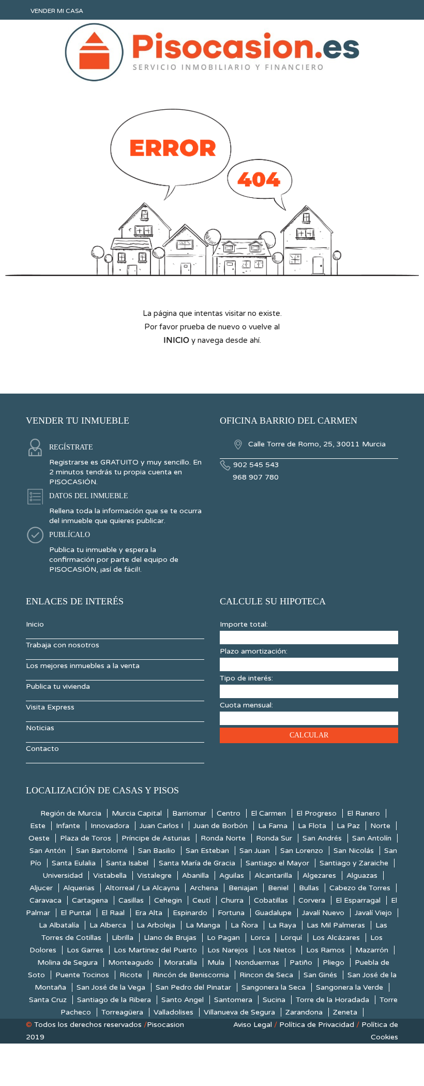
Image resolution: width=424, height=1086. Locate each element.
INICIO (176, 340)
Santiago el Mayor (277, 863)
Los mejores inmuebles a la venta (83, 665)
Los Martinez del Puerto (155, 950)
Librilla (122, 937)
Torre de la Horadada (332, 999)
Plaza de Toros (85, 838)
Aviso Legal (252, 1024)
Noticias (40, 727)
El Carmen (268, 813)
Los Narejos (227, 950)
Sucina (274, 999)
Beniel (278, 888)
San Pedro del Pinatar (193, 987)
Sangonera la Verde (349, 987)
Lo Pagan (223, 937)
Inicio (35, 624)
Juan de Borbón (220, 825)
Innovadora (109, 825)
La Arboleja (156, 925)
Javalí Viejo (373, 912)
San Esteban (207, 850)
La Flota (312, 825)
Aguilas (231, 875)
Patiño (301, 962)
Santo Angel (182, 999)
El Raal (113, 912)
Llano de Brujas (170, 937)
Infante (68, 825)
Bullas (309, 888)
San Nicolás (354, 850)
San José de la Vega (111, 987)
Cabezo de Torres (359, 888)
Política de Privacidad (316, 1024)
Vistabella (110, 875)
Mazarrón (371, 950)
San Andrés (322, 838)
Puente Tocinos (82, 975)
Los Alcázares (336, 937)
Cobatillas (271, 900)
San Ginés (320, 975)
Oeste (39, 838)
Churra (232, 900)
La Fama (272, 825)
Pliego (333, 962)
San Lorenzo (301, 850)
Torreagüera (122, 1012)
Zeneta (345, 1012)
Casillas (131, 900)
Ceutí (201, 900)
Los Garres (85, 950)
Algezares (319, 875)
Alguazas (361, 875)
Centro (228, 813)
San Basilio (156, 850)
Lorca (260, 937)
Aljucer (41, 888)
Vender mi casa (57, 11)
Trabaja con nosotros (62, 645)
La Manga (203, 925)
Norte (380, 825)
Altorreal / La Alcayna (142, 888)
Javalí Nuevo (323, 912)
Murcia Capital (137, 813)
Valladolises (173, 1012)
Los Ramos (325, 950)
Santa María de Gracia (197, 863)
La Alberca (107, 925)
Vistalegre (154, 875)
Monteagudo (131, 962)
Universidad (62, 875)
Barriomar (189, 813)
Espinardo (190, 912)
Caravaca (45, 900)
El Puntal (75, 912)
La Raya (282, 925)
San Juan (254, 850)
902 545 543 (256, 464)
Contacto (42, 748)
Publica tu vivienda (58, 686)
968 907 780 (256, 477)
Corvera (311, 900)
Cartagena (90, 900)
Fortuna (231, 912)
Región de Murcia (70, 813)
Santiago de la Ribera (114, 999)
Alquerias (79, 888)
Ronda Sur (274, 838)
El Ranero (363, 813)
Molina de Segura (67, 962)
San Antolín (371, 838)
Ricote (130, 975)
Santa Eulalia (74, 863)
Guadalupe (273, 912)
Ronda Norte (223, 838)
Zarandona (304, 1012)
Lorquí (291, 937)
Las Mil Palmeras (336, 925)
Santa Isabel (127, 863)
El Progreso (316, 813)
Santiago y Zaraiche (354, 863)
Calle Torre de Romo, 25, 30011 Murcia (316, 444)
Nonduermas (257, 962)
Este (38, 825)
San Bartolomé (102, 850)
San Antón (47, 850)
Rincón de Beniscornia (191, 975)
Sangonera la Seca (273, 987)
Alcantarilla (273, 875)
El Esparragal (358, 900)
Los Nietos (277, 950)
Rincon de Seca (266, 975)
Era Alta (148, 912)
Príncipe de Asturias (156, 838)
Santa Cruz (48, 999)
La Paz (348, 825)
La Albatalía (59, 925)
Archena (204, 888)
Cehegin (168, 900)
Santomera (233, 999)
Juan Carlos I (161, 825)
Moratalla (180, 962)
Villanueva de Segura (239, 1012)
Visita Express (50, 707)
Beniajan (243, 888)
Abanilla (195, 875)
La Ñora (244, 925)
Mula (215, 962)
